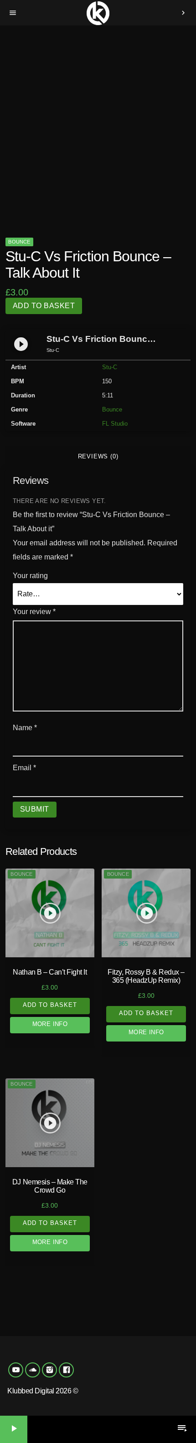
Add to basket (44, 306)
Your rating (30, 575)
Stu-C (109, 367)
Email (24, 768)
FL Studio (115, 423)
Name (25, 728)
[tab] (98, 456)
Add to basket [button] (50, 1004)
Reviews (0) (98, 456)
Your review (34, 611)
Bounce (19, 241)
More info (50, 1024)
